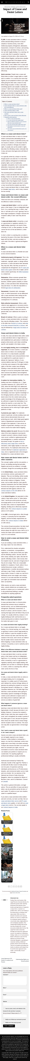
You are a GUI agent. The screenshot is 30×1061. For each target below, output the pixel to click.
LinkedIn (5, 781)
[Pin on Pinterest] (19, 886)
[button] (2, 2)
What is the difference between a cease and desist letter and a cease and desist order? (17, 122)
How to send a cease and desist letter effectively (15, 115)
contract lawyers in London (19, 509)
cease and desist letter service (10, 801)
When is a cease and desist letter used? (13, 109)
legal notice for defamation (12, 288)
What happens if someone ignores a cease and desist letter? (16, 126)
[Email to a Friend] (16, 886)
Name (4, 987)
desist (16, 892)
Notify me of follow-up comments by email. (15, 1019)
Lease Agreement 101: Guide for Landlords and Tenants (7, 960)
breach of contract (17, 323)
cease (14, 892)
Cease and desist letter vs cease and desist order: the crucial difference (15, 106)
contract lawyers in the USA (9, 490)
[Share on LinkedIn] (21, 886)
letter (19, 892)
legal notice (11, 189)
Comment (5, 974)
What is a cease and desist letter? (12, 104)
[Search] (28, 2)
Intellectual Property (15, 891)
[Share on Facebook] (11, 886)
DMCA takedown (23, 272)
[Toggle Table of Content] (25, 102)
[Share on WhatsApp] (9, 886)
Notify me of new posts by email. (13, 1022)
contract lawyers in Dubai (15, 520)
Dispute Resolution (22, 891)
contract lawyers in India (10, 807)
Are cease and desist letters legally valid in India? (17, 124)
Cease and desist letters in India (11, 110)
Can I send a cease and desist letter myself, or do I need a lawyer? (17, 129)
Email (5, 994)
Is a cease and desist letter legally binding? (15, 120)
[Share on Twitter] (14, 886)
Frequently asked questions (10, 117)
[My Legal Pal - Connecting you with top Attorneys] (15, 2)
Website (5, 1001)
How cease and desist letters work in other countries (13, 113)
